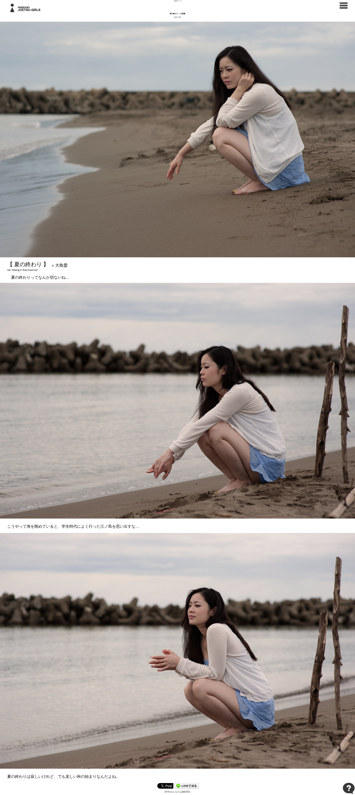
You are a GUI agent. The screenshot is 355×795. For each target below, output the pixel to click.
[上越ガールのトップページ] (26, 7)
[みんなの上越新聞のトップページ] (343, 5)
